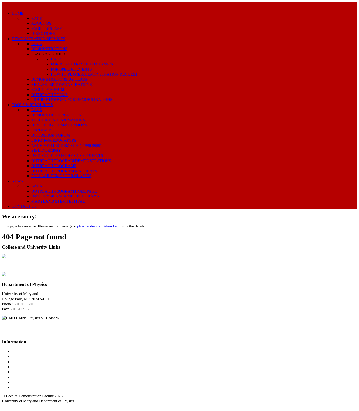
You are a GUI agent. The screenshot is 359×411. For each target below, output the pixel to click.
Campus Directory (26, 351)
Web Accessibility (25, 387)
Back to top (11, 406)
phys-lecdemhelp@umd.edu (98, 226)
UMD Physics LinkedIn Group (36, 382)
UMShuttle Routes (26, 372)
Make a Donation (25, 377)
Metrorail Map (23, 367)
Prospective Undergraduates (33, 357)
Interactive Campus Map (31, 362)
